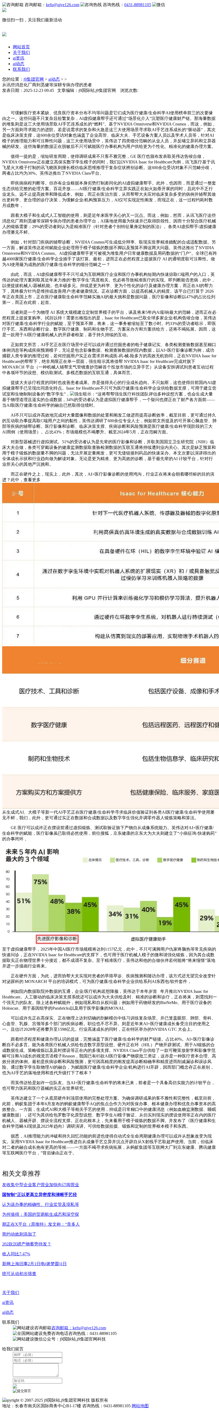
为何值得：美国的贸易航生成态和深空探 (40, 1214)
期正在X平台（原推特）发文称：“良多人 (41, 1224)
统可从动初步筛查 (19, 1273)
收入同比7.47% (16, 1254)
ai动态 (18, 63)
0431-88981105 (137, 4)
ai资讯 (18, 58)
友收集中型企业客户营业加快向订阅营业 (40, 1184)
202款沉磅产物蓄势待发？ (26, 1244)
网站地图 (140, 1406)
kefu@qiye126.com (62, 4)
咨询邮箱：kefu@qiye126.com (78, 1328)
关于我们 (21, 52)
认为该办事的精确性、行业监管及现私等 (40, 1204)
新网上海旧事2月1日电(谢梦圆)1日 (34, 1263)
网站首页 (21, 47)
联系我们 (21, 69)
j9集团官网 (34, 79)
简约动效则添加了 (19, 1234)
